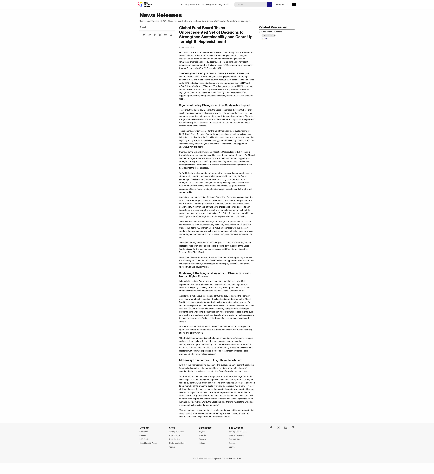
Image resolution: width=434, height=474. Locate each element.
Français (280, 4)
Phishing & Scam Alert (237, 431)
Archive (172, 447)
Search (232, 447)
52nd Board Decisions (271, 32)
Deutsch (202, 439)
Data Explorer (174, 435)
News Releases (153, 21)
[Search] (269, 4)
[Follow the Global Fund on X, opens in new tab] (276, 427)
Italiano (202, 443)
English (264, 38)
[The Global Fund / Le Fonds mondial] (146, 4)
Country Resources (190, 4)
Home (141, 21)
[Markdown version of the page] (171, 34)
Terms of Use (234, 439)
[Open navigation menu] (294, 4)
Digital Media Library (177, 443)
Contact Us (144, 431)
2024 (163, 21)
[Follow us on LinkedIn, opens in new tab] (283, 427)
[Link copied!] (149, 34)
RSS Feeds (144, 439)
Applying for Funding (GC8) (215, 4)
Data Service (174, 439)
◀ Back (142, 27)
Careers (142, 435)
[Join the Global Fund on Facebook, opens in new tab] (269, 427)
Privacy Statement (236, 435)
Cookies (232, 443)
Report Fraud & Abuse (148, 443)
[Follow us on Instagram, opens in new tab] (291, 427)
